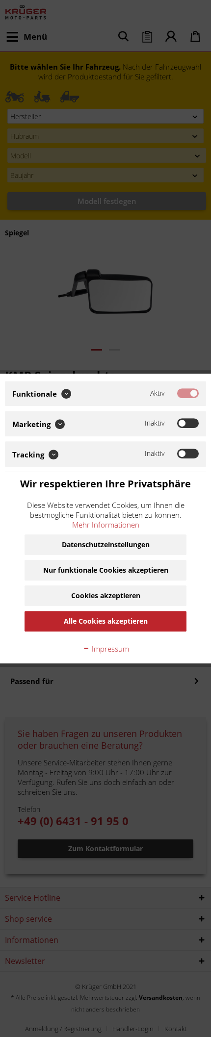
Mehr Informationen (105, 525)
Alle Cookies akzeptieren (106, 621)
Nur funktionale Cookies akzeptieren (105, 570)
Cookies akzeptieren (105, 595)
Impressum (109, 649)
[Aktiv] (188, 393)
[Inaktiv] (188, 424)
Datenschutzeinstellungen (106, 544)
